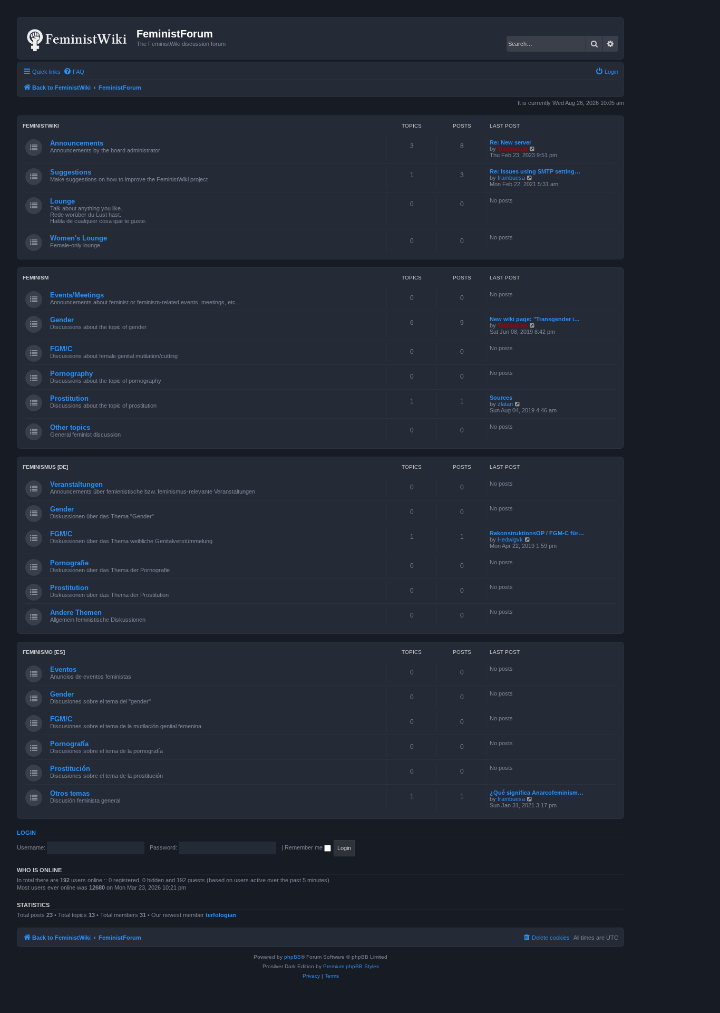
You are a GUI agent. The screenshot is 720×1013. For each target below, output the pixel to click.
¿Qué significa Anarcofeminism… (536, 792)
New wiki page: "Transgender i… (535, 319)
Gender (62, 320)
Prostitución (70, 769)
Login (26, 832)
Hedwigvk (510, 539)
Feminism (35, 278)
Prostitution (69, 398)
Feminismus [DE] (45, 467)
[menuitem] (73, 71)
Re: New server (510, 142)
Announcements (76, 143)
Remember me (304, 847)
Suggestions (70, 172)
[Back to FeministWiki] (78, 38)
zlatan (505, 404)
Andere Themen (76, 612)
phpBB (292, 957)
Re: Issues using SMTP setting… (535, 171)
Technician (513, 149)
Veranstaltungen (76, 484)
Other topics (70, 427)
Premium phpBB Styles (351, 966)
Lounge (62, 201)
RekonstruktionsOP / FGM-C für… (537, 533)
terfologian (221, 915)
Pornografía (69, 744)
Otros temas (70, 793)
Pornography (71, 374)
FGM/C (61, 349)
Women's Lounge (78, 238)
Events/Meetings (77, 295)
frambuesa (511, 178)
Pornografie (69, 563)
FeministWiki (41, 126)
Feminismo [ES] (44, 652)
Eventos (63, 669)
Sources (501, 397)
